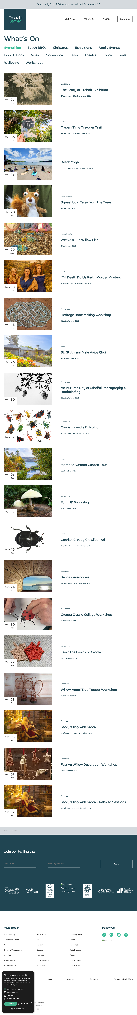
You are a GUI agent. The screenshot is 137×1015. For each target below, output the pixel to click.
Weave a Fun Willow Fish (79, 240)
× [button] (32, 973)
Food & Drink (14, 55)
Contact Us (94, 979)
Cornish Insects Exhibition (80, 427)
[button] (18, 1009)
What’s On (89, 19)
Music (35, 55)
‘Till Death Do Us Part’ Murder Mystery (91, 277)
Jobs (50, 979)
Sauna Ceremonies (75, 577)
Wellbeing (11, 62)
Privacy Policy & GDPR (123, 979)
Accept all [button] (11, 1004)
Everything (12, 47)
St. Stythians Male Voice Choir (84, 352)
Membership (42, 965)
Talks (74, 55)
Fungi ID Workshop (75, 502)
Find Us (106, 19)
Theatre (90, 55)
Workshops (34, 62)
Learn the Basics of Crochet (82, 652)
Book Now (125, 19)
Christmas (61, 47)
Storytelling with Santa (78, 727)
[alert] (18, 992)
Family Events (109, 47)
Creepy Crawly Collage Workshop (86, 615)
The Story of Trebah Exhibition (84, 90)
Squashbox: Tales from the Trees (86, 202)
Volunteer (71, 979)
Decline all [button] (25, 1004)
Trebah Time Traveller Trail (81, 127)
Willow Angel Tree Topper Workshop (89, 690)
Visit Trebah (70, 19)
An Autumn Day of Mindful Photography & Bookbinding (93, 390)
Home (6, 831)
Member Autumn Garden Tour (84, 465)
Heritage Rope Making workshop (86, 315)
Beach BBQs (37, 47)
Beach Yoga (70, 162)
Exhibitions (83, 47)
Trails (122, 55)
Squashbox (55, 55)
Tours (107, 55)
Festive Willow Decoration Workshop (89, 764)
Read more (19, 985)
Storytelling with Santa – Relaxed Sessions (93, 802)
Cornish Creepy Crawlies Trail (83, 540)
